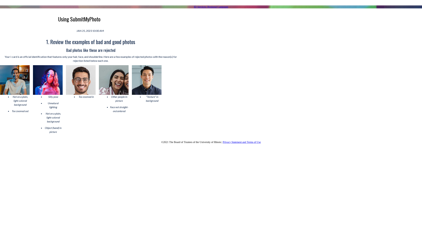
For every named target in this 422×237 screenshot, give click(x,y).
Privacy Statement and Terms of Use (242, 142)
